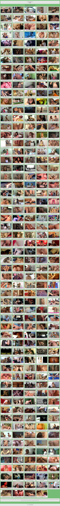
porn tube (30, 2)
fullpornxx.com (31, 504)
